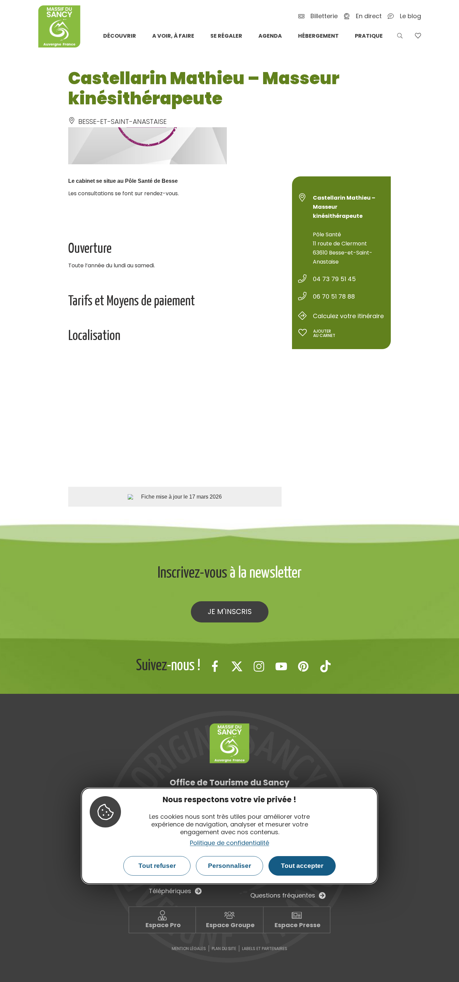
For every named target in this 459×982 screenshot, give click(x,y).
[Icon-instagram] (259, 666)
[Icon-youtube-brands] (281, 666)
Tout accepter (302, 865)
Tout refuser (157, 865)
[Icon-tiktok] (326, 666)
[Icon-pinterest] (303, 666)
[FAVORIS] (418, 36)
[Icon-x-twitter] (237, 666)
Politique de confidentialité (229, 843)
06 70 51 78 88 (334, 296)
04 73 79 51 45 (334, 279)
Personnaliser (229, 865)
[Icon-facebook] (215, 666)
